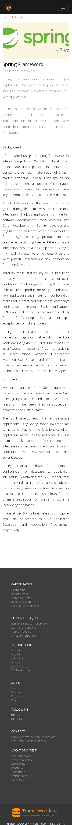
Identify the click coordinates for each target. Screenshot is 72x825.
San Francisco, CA (21, 756)
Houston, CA (18, 780)
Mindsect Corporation (24, 635)
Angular (15, 654)
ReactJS (15, 662)
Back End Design (21, 601)
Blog (13, 700)
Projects (16, 696)
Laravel (15, 650)
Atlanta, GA (17, 767)
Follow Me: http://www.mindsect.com (33, 737)
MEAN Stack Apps (21, 658)
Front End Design (21, 598)
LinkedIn (19, 715)
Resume (16, 692)
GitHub (18, 719)
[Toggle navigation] (63, 7)
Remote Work (19, 594)
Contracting (18, 590)
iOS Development (21, 670)
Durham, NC (18, 763)
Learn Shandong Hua (23, 627)
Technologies (18, 17)
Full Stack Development (25, 605)
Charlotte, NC (19, 771)
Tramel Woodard (21, 631)
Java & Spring (19, 666)
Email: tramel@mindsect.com (28, 741)
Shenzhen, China (21, 760)
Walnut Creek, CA (21, 775)
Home (5, 17)
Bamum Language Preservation (29, 623)
